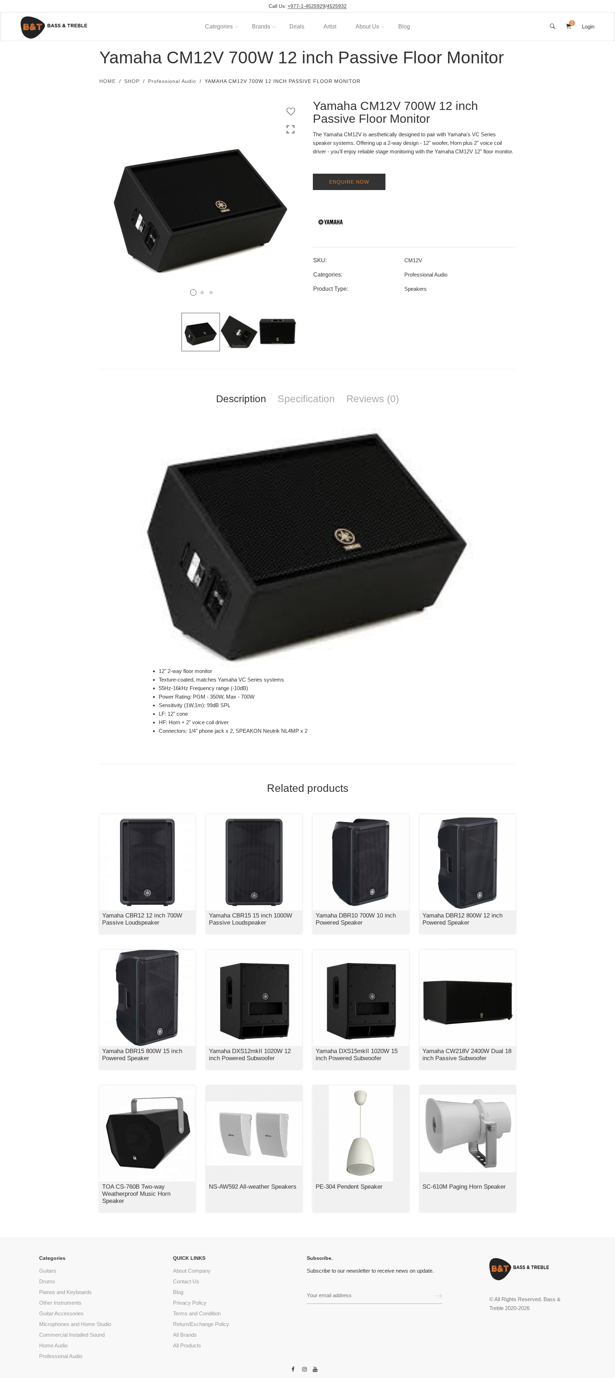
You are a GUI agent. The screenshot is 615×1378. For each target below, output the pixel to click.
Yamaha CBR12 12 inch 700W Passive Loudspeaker (142, 919)
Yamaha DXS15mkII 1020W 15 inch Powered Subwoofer (357, 1055)
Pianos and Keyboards (65, 1292)
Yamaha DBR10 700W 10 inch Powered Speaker (356, 919)
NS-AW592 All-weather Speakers (252, 1186)
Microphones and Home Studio (75, 1324)
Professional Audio (172, 81)
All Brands (185, 1335)
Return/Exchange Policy (201, 1324)
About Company (192, 1271)
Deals (296, 26)
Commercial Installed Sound (72, 1335)
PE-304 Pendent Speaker (349, 1186)
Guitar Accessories (61, 1313)
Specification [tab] (306, 398)
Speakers (415, 289)
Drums (47, 1281)
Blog (404, 26)
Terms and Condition (197, 1313)
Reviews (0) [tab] (372, 398)
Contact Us (186, 1281)
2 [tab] (202, 292)
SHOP (132, 81)
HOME (107, 81)
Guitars (47, 1271)
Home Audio (53, 1345)
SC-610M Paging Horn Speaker (464, 1186)
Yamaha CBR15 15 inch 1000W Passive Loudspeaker (250, 919)
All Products (187, 1345)
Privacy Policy (189, 1303)
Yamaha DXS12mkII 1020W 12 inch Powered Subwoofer (250, 1055)
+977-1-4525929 (306, 6)
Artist (330, 26)
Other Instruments (60, 1303)
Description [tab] (241, 398)
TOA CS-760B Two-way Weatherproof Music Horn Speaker (136, 1194)
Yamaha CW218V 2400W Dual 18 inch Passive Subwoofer (466, 1055)
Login (588, 26)
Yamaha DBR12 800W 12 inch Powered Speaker (462, 919)
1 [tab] (193, 292)
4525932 (337, 6)
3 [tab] (211, 292)
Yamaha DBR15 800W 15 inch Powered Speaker (142, 1055)
